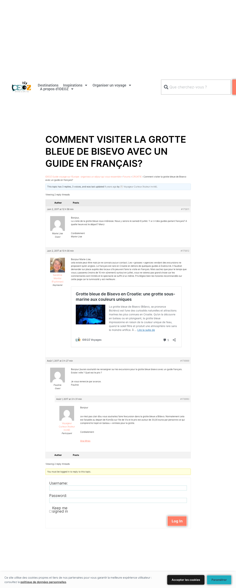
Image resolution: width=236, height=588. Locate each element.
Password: (58, 495)
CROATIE (137, 176)
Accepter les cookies (186, 580)
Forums (126, 176)
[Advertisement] (110, 26)
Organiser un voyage (109, 85)
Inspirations (72, 85)
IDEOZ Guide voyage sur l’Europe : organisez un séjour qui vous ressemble (83, 176)
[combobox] (196, 87)
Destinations (48, 85)
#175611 (185, 209)
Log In (177, 521)
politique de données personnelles (43, 582)
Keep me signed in (60, 509)
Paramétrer (219, 580)
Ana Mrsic (85, 440)
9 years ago (111, 186)
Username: (58, 483)
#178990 (184, 399)
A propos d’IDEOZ (54, 89)
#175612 (185, 250)
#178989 (184, 360)
